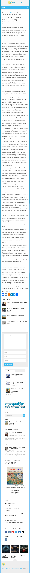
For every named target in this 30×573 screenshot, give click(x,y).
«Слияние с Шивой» (15, 490)
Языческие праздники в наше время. (15, 315)
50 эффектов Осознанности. (17, 374)
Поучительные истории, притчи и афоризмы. (15, 513)
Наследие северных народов (12, 508)
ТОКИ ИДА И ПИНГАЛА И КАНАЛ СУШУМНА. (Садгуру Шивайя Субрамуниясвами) (17, 382)
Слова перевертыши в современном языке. (17, 321)
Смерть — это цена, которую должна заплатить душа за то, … (17, 448)
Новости (8, 510)
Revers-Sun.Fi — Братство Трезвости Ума (12, 568)
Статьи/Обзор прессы (14, 22)
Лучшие (9, 370)
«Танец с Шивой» (15, 493)
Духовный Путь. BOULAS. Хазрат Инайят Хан (16, 422)
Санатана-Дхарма (10, 517)
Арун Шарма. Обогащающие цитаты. (14, 505)
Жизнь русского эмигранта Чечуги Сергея (17, 302)
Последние (20, 370)
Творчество (8, 525)
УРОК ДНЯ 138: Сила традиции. (16, 432)
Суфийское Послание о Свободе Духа (14, 522)
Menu (3, 7)
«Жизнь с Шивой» (15, 492)
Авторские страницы (10, 503)
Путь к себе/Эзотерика (11, 515)
